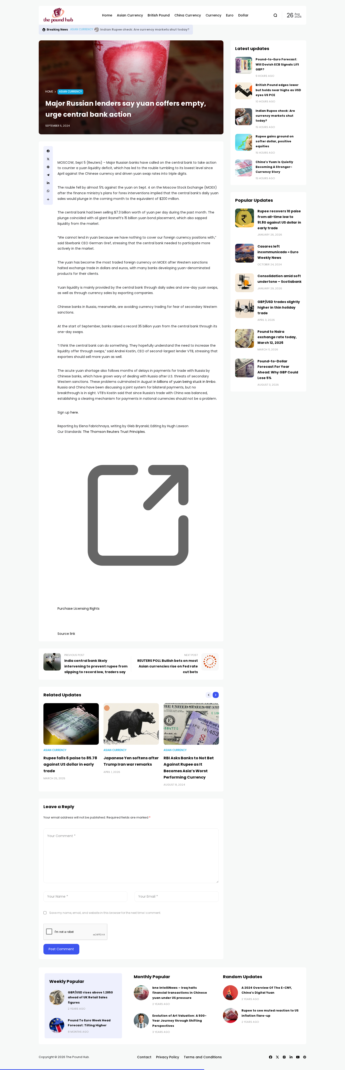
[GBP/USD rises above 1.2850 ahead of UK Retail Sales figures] (56, 997)
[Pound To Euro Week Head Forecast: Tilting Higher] (56, 1025)
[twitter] (48, 159)
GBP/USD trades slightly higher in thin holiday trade (278, 307)
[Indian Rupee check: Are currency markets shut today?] (243, 116)
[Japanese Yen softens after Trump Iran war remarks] (131, 724)
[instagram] (284, 1057)
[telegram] (48, 175)
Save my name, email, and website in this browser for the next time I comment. (105, 913)
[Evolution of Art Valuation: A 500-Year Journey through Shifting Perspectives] (141, 1020)
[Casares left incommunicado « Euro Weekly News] (244, 253)
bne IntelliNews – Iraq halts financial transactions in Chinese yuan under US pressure (179, 993)
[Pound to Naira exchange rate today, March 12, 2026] (244, 338)
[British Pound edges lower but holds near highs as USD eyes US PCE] (243, 90)
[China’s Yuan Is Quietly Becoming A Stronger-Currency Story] (243, 167)
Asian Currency (81, 29)
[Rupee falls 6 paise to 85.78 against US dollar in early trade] (71, 724)
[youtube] (297, 1057)
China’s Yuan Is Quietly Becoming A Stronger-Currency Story (274, 167)
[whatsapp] (48, 191)
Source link (66, 633)
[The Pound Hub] (69, 15)
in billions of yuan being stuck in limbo (184, 381)
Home (49, 91)
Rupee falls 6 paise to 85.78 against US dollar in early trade (70, 764)
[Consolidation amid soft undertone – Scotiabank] (244, 282)
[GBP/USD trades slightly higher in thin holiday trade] (244, 308)
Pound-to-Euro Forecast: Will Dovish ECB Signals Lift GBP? (277, 64)
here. (74, 412)
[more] (48, 199)
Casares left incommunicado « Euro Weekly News (278, 252)
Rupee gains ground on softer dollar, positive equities (144, 29)
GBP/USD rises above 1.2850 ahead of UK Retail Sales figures (90, 997)
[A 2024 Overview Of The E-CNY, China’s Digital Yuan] (230, 992)
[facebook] (48, 151)
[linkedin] (48, 183)
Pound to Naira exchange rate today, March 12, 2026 (277, 337)
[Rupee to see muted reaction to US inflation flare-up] (230, 1015)
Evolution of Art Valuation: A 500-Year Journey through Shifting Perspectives (179, 1021)
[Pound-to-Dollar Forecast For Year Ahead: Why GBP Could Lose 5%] (244, 368)
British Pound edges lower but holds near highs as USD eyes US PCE (278, 90)
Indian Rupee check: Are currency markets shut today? (275, 116)
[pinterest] (48, 167)
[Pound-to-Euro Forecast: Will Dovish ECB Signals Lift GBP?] (243, 65)
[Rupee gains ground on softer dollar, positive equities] (96, 29)
